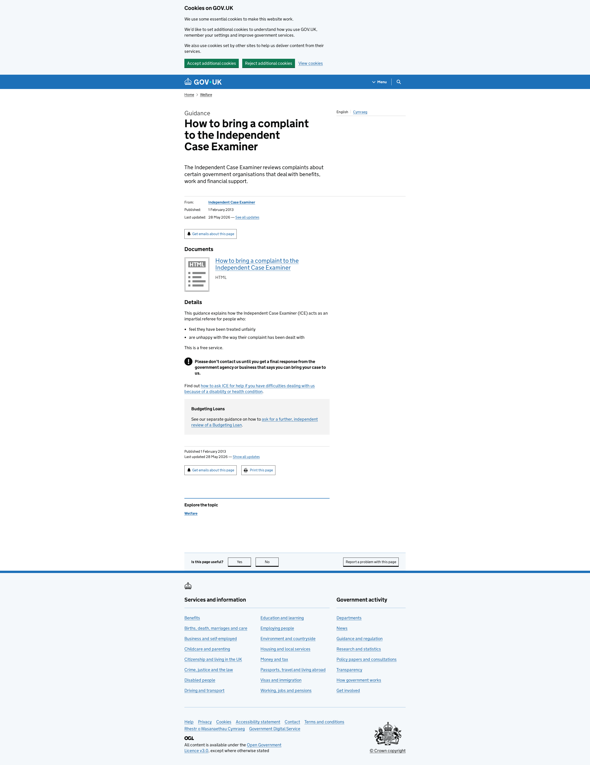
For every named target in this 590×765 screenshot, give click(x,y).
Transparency (349, 669)
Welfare (206, 94)
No (272, 562)
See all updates (247, 217)
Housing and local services (285, 649)
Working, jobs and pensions (286, 690)
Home (189, 94)
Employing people (277, 628)
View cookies (310, 63)
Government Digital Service (274, 728)
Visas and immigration (280, 680)
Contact (292, 721)
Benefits (192, 617)
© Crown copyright (388, 750)
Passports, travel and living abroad (293, 669)
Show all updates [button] (246, 457)
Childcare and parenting (207, 649)
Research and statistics (358, 649)
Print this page (261, 470)
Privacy (205, 721)
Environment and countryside (288, 638)
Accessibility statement (258, 721)
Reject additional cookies (268, 63)
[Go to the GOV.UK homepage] (203, 82)
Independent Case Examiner (231, 202)
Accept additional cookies (211, 63)
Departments (349, 617)
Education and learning (282, 617)
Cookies (223, 721)
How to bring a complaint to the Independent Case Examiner (257, 264)
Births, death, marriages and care (215, 628)
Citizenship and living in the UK (213, 659)
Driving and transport (204, 690)
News (342, 628)
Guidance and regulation (359, 638)
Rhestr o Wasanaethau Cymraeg (214, 728)
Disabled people (199, 680)
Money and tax (274, 659)
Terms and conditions (324, 721)
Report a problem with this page (371, 562)
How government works (358, 680)
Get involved (348, 690)
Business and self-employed (210, 638)
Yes (244, 562)
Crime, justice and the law (208, 669)
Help (189, 721)
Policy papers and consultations (366, 659)
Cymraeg (360, 112)
